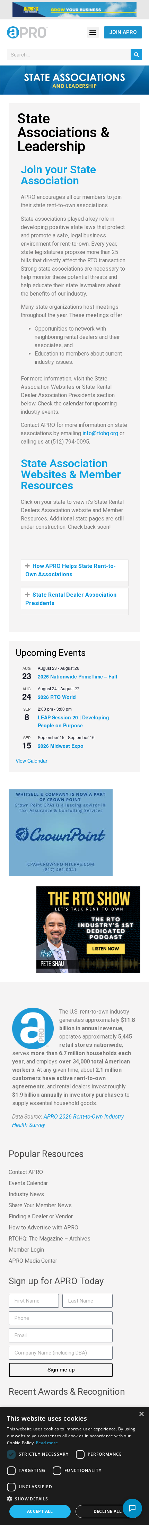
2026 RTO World (57, 696)
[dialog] (74, 1466)
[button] (93, 32)
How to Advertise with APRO (43, 1227)
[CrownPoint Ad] (61, 832)
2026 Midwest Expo (61, 745)
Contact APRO (26, 1172)
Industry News (26, 1194)
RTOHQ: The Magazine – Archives (49, 1238)
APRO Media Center (33, 1260)
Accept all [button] (40, 1511)
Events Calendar (28, 1183)
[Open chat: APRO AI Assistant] (132, 1508)
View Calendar (31, 760)
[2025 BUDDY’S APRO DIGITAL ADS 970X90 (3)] (74, 9)
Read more (47, 1443)
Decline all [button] (108, 1511)
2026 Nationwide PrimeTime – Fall (77, 676)
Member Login (26, 1249)
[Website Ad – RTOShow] (88, 929)
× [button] (141, 1414)
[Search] (136, 54)
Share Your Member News (40, 1205)
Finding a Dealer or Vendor (41, 1216)
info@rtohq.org (100, 433)
